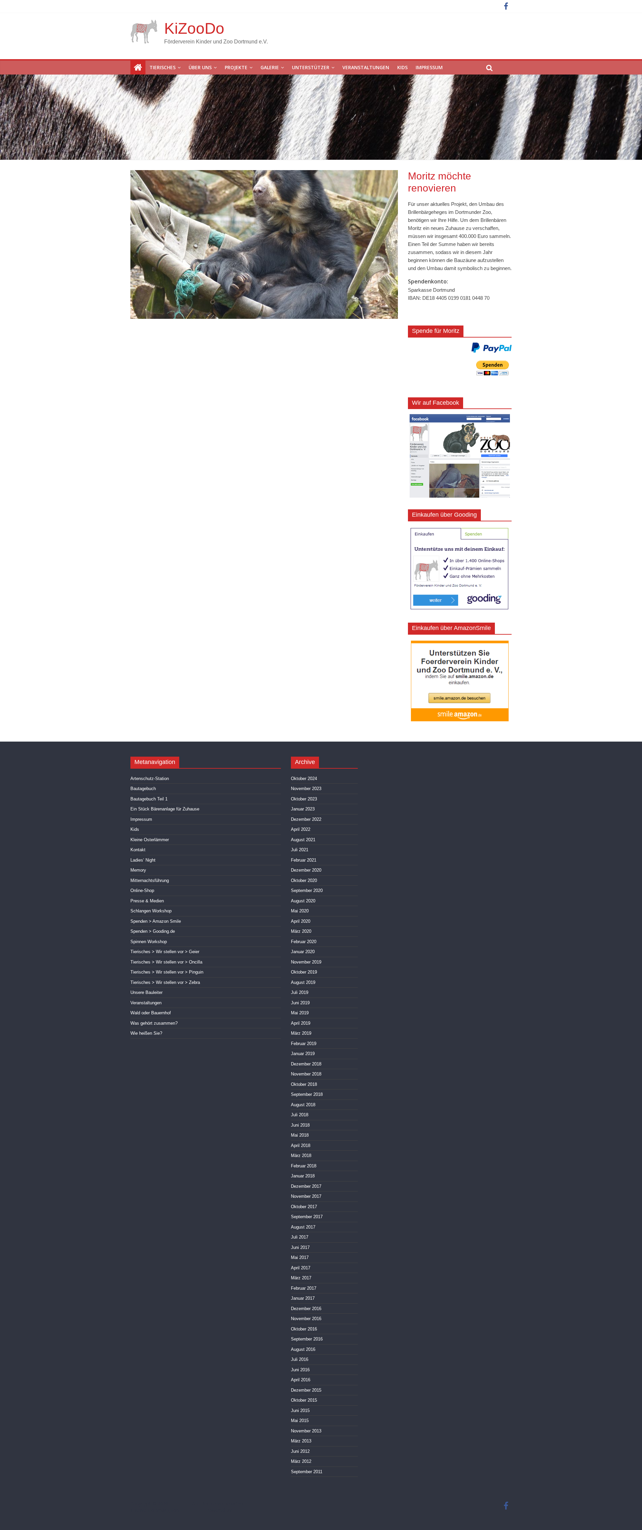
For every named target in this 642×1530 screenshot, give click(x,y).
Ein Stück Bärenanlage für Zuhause (164, 808)
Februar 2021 (303, 860)
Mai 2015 (300, 1420)
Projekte (236, 67)
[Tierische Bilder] (264, 174)
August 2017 (303, 1227)
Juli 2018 (299, 1114)
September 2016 (307, 1339)
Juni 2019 (300, 1002)
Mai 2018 (300, 1135)
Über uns (200, 67)
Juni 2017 (300, 1247)
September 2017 (307, 1216)
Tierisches (162, 67)
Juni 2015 (300, 1410)
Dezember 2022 (306, 819)
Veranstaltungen (365, 67)
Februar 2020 (303, 941)
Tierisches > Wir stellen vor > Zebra (165, 982)
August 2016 (303, 1349)
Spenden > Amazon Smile (155, 921)
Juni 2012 (300, 1451)
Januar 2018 (303, 1175)
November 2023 (306, 788)
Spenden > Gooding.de (152, 931)
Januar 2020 (303, 951)
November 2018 (306, 1073)
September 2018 (307, 1094)
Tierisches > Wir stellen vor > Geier (164, 951)
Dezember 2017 (306, 1186)
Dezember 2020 (306, 870)
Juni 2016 (300, 1369)
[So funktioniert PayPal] (491, 348)
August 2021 (303, 839)
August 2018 (303, 1104)
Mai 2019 (300, 1012)
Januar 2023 (303, 808)
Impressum (429, 67)
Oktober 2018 (304, 1084)
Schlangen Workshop (151, 910)
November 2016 (306, 1318)
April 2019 (300, 1023)
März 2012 (301, 1461)
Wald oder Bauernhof (150, 1012)
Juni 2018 (300, 1125)
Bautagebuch (143, 788)
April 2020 (300, 921)
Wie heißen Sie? (146, 1033)
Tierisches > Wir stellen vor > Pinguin (166, 972)
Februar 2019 (303, 1043)
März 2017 (301, 1277)
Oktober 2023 (304, 798)
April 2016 (300, 1379)
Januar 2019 (303, 1053)
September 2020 (307, 890)
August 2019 (303, 982)
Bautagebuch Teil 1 (149, 798)
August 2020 (303, 900)
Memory (138, 870)
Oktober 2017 (304, 1206)
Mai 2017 (300, 1257)
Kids (402, 67)
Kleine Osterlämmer (149, 839)
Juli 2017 (299, 1237)
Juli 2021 (299, 849)
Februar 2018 (303, 1165)
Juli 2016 (299, 1359)
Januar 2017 (303, 1298)
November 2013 (306, 1430)
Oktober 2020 (304, 880)
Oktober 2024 (304, 778)
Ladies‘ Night (142, 860)
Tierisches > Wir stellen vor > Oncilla (166, 962)
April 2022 (300, 829)
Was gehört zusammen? (154, 1023)
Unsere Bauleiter (146, 992)
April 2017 (300, 1267)
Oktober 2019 (304, 972)
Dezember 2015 (306, 1390)
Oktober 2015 (304, 1400)
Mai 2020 (300, 910)
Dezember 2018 (306, 1063)
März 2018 (301, 1155)
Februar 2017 (303, 1288)
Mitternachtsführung (149, 880)
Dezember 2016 (306, 1308)
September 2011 (306, 1471)
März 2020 (301, 931)
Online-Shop (142, 890)
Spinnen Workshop (148, 941)
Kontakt (137, 849)
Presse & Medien (147, 900)
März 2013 (301, 1440)
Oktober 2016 (304, 1328)
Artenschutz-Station (149, 778)
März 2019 (301, 1033)
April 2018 (300, 1145)
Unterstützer (310, 67)
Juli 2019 (299, 992)
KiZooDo (194, 28)
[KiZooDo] (137, 67)
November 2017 (306, 1196)
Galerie (269, 67)
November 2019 (306, 962)
